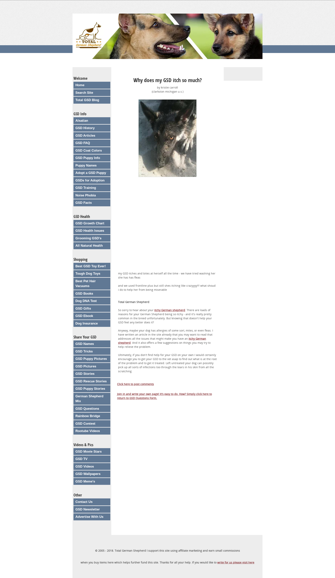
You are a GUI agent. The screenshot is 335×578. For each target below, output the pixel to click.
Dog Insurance (86, 323)
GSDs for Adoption (89, 180)
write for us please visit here (235, 562)
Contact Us (83, 502)
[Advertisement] (167, 227)
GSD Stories (84, 374)
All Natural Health (89, 245)
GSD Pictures (85, 366)
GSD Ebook (84, 316)
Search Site (84, 93)
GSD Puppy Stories (90, 389)
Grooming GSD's (88, 238)
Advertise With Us (89, 517)
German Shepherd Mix (89, 398)
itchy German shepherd (169, 310)
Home (79, 85)
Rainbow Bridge (87, 416)
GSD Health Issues (89, 231)
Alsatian (81, 120)
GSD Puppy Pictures (91, 359)
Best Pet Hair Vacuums (85, 283)
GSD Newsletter (87, 509)
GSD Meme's (85, 481)
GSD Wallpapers (87, 474)
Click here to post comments (135, 384)
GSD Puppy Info (87, 158)
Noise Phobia (85, 195)
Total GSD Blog (87, 100)
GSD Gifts (83, 308)
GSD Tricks (84, 351)
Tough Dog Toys (87, 273)
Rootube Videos (87, 431)
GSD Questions (87, 409)
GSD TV (81, 459)
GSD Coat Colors (88, 150)
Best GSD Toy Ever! (90, 266)
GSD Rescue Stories (91, 381)
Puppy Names (86, 165)
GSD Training (85, 188)
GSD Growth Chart (89, 223)
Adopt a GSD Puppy (90, 173)
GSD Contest (85, 423)
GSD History (85, 128)
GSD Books (84, 293)
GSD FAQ (82, 143)
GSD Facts (83, 203)
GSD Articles (85, 135)
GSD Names (84, 344)
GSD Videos (84, 466)
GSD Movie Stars (88, 451)
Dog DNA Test (86, 301)
